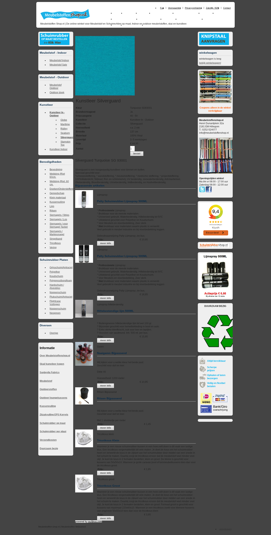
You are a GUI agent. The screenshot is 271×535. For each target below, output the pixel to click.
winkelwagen (225, 529)
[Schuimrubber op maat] (54, 44)
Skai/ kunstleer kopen (52, 364)
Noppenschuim (58, 292)
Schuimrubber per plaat (53, 431)
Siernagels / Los (58, 219)
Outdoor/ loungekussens (53, 397)
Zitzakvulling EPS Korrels (54, 414)
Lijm (52, 206)
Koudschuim (56, 276)
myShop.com (95, 521)
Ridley (64, 128)
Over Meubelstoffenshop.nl (55, 355)
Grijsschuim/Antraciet (61, 267)
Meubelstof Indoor (59, 60)
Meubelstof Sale (58, 64)
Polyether (55, 271)
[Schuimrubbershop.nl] (214, 246)
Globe (64, 120)
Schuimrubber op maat (52, 423)
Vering (53, 247)
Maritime (65, 124)
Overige (54, 333)
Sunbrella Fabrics (50, 372)
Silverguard (66, 137)
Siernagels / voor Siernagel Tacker (59, 225)
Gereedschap (57, 193)
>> (111, 34)
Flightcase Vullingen (55, 303)
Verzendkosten (48, 440)
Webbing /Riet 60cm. (57, 175)
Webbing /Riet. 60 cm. (59, 183)
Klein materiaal (58, 197)
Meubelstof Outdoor (56, 86)
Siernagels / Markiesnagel (57, 233)
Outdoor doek (57, 92)
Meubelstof (46, 381)
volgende (106, 34)
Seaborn (65, 133)
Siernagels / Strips (59, 215)
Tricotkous (55, 243)
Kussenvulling (57, 202)
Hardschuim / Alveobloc (57, 286)
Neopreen (55, 313)
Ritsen (53, 210)
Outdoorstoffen (48, 389)
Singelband (56, 238)
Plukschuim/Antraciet (61, 296)
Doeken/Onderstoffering (61, 189)
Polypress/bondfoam (61, 280)
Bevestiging (56, 169)
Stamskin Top (65, 143)
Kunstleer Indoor (58, 149)
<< (115, 34)
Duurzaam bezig (49, 448)
